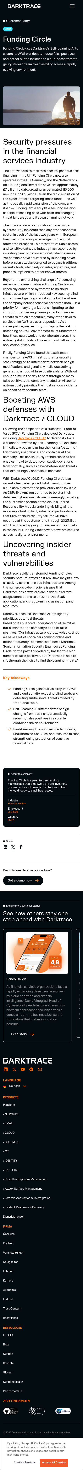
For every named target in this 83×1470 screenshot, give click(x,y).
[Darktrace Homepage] (24, 6)
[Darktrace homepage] (32, 1061)
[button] (71, 6)
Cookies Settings (25, 1462)
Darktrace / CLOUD (32, 438)
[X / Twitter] (14, 1069)
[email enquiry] (39, 1069)
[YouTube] (22, 1069)
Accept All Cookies (54, 1462)
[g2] (31, 1069)
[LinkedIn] (5, 1069)
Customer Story (18, 21)
